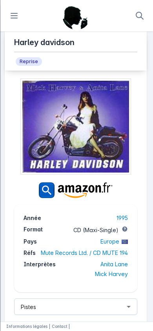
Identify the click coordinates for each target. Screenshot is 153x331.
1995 (122, 218)
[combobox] (76, 306)
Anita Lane (114, 264)
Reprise (29, 61)
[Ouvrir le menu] (14, 16)
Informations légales (26, 326)
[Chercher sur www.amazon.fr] (75, 190)
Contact (59, 326)
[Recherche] (140, 16)
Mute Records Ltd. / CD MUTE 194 (84, 252)
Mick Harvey (111, 274)
